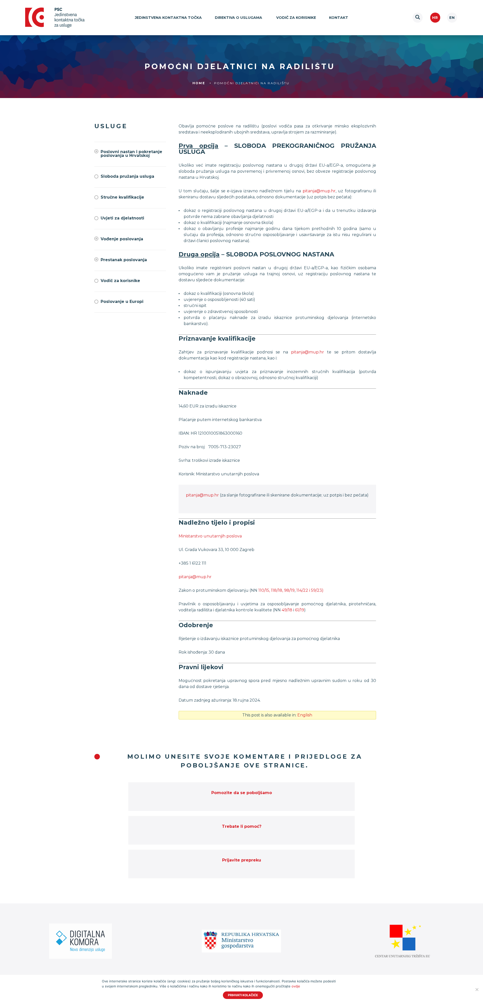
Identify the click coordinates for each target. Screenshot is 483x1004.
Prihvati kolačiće (243, 995)
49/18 (287, 610)
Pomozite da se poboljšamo (241, 792)
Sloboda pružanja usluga (127, 176)
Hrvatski (435, 18)
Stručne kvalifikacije (122, 197)
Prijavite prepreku (241, 860)
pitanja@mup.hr (319, 191)
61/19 (299, 610)
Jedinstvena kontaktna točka (168, 17)
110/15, (264, 590)
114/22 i (303, 590)
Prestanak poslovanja (124, 260)
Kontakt (338, 17)
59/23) (317, 590)
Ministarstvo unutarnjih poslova (210, 536)
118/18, (277, 590)
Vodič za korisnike (296, 17)
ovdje (296, 986)
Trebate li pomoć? (241, 826)
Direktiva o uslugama (239, 17)
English (452, 18)
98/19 (289, 590)
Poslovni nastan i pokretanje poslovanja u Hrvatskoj (131, 154)
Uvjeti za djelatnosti (122, 218)
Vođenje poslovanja (122, 239)
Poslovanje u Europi (122, 301)
